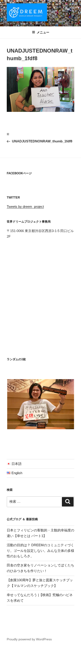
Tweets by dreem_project (25, 206)
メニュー (43, 32)
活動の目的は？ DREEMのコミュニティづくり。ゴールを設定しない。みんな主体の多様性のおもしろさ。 (40, 550)
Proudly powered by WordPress (29, 639)
